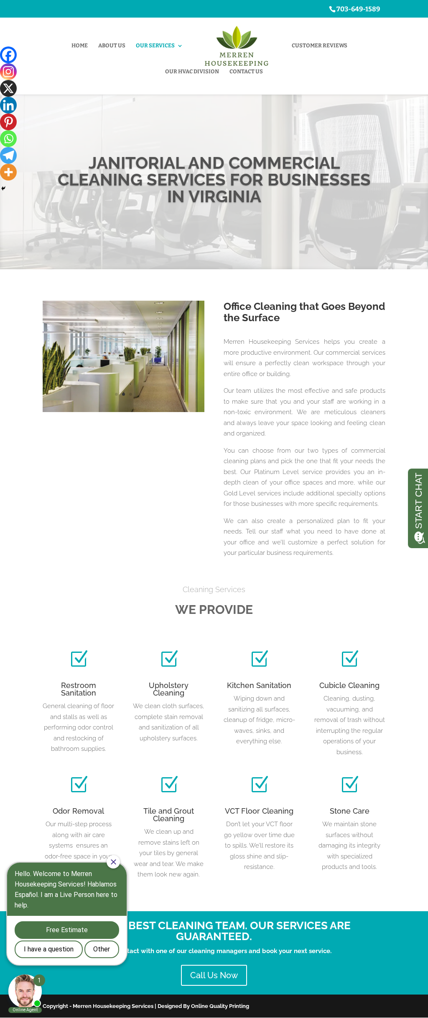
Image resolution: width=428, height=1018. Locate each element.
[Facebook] (8, 54)
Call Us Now (214, 975)
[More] (8, 172)
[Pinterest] (8, 121)
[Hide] (3, 188)
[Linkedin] (8, 105)
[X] (8, 88)
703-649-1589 (358, 9)
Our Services (155, 46)
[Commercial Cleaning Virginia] (123, 410)
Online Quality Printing (220, 1006)
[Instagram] (8, 71)
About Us (111, 46)
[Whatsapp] (8, 138)
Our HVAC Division (192, 72)
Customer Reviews (319, 46)
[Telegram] (8, 155)
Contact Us (246, 72)
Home (79, 46)
